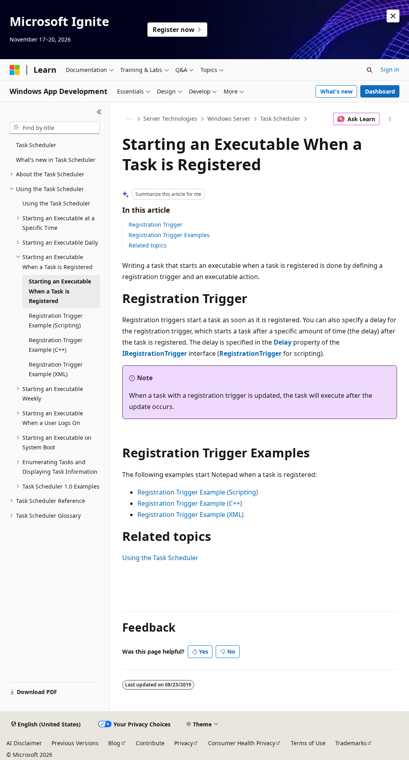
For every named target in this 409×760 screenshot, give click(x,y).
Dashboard (380, 91)
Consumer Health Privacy (241, 743)
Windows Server (228, 118)
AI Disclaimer (24, 743)
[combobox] (55, 128)
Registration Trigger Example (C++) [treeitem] (56, 345)
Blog (114, 743)
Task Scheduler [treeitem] (36, 145)
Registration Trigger (156, 224)
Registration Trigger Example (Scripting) (197, 492)
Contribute (150, 743)
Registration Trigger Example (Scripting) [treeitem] (56, 320)
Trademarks (351, 743)
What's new (336, 91)
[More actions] (390, 119)
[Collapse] (99, 112)
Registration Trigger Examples (169, 235)
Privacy (183, 743)
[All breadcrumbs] (129, 119)
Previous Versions (75, 743)
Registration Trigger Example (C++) (189, 503)
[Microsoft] (15, 70)
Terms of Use (308, 743)
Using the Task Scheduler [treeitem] (56, 203)
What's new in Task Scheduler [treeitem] (55, 160)
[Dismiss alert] (393, 16)
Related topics (148, 245)
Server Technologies (170, 118)
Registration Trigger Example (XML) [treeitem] (56, 369)
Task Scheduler (280, 118)
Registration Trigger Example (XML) (190, 514)
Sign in (390, 69)
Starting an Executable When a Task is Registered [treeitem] (60, 291)
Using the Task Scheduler (160, 557)
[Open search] (369, 70)
